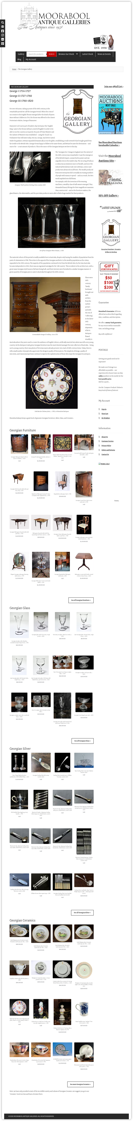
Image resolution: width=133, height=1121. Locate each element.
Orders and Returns (108, 450)
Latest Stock (87, 54)
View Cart (105, 414)
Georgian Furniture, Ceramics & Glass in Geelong (111, 250)
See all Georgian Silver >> (82, 913)
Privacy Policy (106, 446)
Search (51, 54)
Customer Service (108, 441)
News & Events (104, 54)
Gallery (21, 54)
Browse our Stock (66, 54)
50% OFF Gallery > (109, 195)
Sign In (104, 409)
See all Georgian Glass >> (82, 741)
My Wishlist (106, 418)
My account (31, 59)
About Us (105, 437)
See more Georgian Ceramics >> (80, 1084)
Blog (19, 59)
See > (110, 144)
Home (14, 69)
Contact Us (105, 454)
